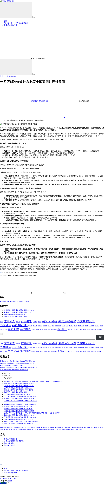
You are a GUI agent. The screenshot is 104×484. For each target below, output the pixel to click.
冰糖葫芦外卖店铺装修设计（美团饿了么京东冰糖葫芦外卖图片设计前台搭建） (32, 413)
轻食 (41, 329)
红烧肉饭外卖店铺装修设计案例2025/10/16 (19, 398)
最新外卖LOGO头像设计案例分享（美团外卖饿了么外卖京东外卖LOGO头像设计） (34, 381)
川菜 (49, 326)
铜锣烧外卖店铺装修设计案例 (14, 314)
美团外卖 (13, 329)
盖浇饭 (97, 326)
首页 (5, 21)
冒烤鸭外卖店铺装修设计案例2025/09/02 (18, 409)
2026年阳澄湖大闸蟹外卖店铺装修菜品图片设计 (17, 363)
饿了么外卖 (79, 329)
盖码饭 (101, 325)
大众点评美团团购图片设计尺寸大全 (17, 394)
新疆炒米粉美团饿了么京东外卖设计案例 (18, 390)
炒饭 (67, 325)
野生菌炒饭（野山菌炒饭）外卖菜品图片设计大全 (18, 361)
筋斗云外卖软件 (9, 443)
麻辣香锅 (93, 329)
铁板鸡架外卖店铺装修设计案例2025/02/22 (19, 310)
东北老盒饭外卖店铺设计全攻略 (11, 365)
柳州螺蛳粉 (58, 326)
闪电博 (9, 481)
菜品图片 (25, 329)
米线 (6, 329)
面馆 (49, 329)
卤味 (39, 322)
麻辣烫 (88, 329)
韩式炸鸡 (54, 329)
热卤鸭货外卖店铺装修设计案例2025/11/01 (19, 392)
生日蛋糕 (91, 326)
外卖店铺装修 (10, 301)
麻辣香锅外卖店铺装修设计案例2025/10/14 (19, 384)
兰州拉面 (18, 321)
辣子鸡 (45, 329)
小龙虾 (40, 326)
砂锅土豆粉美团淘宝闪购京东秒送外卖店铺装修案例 (18, 367)
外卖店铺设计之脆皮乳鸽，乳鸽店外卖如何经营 (21, 421)
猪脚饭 (86, 326)
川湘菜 (45, 326)
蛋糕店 (33, 329)
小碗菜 (26, 301)
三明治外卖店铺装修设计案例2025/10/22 (18, 406)
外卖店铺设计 (19, 301)
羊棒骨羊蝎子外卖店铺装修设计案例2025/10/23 (20, 401)
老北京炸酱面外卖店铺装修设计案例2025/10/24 (20, 396)
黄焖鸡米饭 (99, 329)
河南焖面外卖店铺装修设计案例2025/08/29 (19, 411)
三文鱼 (1, 321)
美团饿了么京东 (9, 445)
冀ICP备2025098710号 (8, 478)
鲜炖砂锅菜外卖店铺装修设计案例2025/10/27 (20, 404)
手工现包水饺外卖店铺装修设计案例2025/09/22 (20, 417)
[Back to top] (8, 483)
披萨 (53, 326)
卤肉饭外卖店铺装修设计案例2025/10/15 (18, 388)
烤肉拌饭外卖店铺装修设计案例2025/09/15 (19, 312)
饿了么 (73, 329)
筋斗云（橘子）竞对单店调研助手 (16, 23)
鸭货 (84, 329)
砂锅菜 (2, 329)
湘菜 (63, 326)
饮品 (69, 329)
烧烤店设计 (81, 326)
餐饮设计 (62, 329)
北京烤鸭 (35, 321)
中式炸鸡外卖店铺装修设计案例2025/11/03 (19, 386)
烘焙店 (71, 326)
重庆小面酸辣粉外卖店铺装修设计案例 (14, 370)
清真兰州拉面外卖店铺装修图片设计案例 (18, 424)
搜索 (1, 334)
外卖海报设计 (20, 325)
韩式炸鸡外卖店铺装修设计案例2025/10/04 (19, 415)
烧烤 (75, 326)
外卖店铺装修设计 (10, 25)
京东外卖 (9, 321)
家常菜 (30, 325)
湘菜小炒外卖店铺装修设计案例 (15, 316)
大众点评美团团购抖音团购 (14, 441)
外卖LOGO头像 (49, 321)
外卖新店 (5, 325)
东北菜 (2, 301)
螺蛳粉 (37, 329)
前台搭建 (26, 321)
